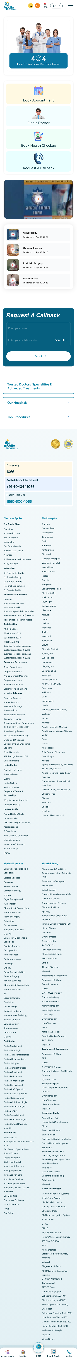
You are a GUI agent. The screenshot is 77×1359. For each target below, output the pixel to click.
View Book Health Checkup (54, 1353)
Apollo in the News (13, 770)
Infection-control (12, 840)
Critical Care (10, 1032)
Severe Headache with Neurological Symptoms (53, 1153)
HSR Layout (47, 597)
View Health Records (14, 1166)
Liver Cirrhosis (49, 937)
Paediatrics (9, 921)
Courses (8, 599)
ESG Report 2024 (12, 633)
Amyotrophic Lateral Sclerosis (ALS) (56, 875)
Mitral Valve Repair (51, 1032)
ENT (6, 993)
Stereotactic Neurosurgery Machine (55, 1256)
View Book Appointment (7, 1353)
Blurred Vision (49, 1134)
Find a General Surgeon (15, 1068)
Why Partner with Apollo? (16, 800)
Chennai (46, 524)
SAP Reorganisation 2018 (16, 756)
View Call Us (69, 1353)
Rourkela (46, 802)
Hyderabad (47, 640)
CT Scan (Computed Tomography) (52, 1281)
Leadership (9, 542)
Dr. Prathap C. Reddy (14, 573)
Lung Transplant (49, 1023)
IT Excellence (10, 831)
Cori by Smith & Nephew (54, 1206)
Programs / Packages (14, 1200)
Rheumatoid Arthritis (52, 954)
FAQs (6, 1209)
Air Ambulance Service (14, 1183)
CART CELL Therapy (52, 993)
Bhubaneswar (48, 794)
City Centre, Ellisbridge (53, 752)
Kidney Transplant (50, 1006)
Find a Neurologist (13, 1050)
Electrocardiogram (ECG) (54, 1300)
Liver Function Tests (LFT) (54, 1317)
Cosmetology (10, 925)
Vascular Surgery (12, 916)
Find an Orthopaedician (15, 1059)
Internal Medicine (12, 912)
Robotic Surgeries (12, 980)
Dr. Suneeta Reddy (13, 581)
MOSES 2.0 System (51, 1232)
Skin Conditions (49, 958)
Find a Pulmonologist (14, 1080)
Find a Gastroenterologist (16, 1054)
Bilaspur (46, 798)
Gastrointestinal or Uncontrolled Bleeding (53, 1173)
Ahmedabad (48, 748)
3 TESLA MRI (48, 1219)
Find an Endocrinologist (15, 1119)
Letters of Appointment (15, 689)
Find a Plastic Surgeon (14, 1098)
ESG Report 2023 (12, 637)
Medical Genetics (12, 1019)
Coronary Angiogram (52, 1291)
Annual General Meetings (16, 676)
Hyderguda (47, 653)
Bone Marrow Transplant (53, 881)
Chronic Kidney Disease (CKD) (56, 894)
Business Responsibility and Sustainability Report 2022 (17, 656)
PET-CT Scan (48, 1287)
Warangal (46, 675)
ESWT (45, 1245)
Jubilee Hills (48, 658)
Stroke (45, 963)
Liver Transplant (49, 1019)
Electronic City (49, 593)
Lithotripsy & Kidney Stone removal (55, 1089)
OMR (44, 541)
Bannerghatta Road (51, 589)
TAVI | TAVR (47, 1040)
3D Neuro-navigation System (56, 1215)
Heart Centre (48, 571)
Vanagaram (47, 532)
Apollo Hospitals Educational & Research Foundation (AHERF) (19, 613)
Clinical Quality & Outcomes (17, 822)
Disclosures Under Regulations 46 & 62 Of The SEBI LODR (19, 725)
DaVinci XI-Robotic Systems (55, 1193)
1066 (45, 7)
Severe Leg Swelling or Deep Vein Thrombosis (56, 1161)
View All (7, 934)
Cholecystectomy (50, 997)
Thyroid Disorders (50, 967)
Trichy (45, 632)
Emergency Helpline (13, 1170)
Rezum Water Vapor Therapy (56, 1237)
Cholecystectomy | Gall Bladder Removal (57, 1073)
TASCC (7, 853)
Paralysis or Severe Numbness (56, 1139)
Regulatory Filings (12, 719)
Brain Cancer (48, 885)
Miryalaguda (48, 666)
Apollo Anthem (11, 537)
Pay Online (9, 1213)
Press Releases (11, 774)
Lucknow (46, 714)
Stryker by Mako (49, 1211)
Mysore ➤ (46, 610)
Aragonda (46, 627)
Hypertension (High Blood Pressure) (54, 917)
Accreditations (11, 827)
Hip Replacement (50, 1001)
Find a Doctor (10, 1137)
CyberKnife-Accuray (51, 1198)
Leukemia (46, 932)
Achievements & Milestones (17, 559)
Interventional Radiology (16, 1015)
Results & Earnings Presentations (13, 708)
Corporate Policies (13, 671)
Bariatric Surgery (50, 984)
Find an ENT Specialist (14, 1089)
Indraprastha (48, 701)
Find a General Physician (15, 1124)
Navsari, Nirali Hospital (53, 815)
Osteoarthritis (49, 941)
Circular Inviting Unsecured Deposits (17, 746)
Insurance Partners (13, 1175)
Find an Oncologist (13, 1072)
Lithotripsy (47, 1014)
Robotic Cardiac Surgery (54, 1036)
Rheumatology (11, 1028)
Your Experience (11, 1204)
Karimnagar (47, 662)
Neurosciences (11, 886)
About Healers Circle (14, 814)
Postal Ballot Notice (13, 684)
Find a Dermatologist (14, 1115)
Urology (7, 895)
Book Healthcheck (12, 1162)
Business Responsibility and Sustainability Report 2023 (17, 648)
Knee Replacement (51, 1010)
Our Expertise (10, 1196)
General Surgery (11, 976)
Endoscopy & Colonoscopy (55, 1304)
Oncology (8, 882)
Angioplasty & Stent (52, 980)
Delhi (44, 696)
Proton (45, 576)
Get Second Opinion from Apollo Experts (16, 1151)
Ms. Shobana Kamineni (14, 586)
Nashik (45, 743)
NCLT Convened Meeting (16, 735)
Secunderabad (49, 671)
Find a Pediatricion (13, 1076)
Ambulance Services (13, 1179)
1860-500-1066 (19, 501)
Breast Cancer (49, 890)
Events (7, 779)
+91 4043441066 (20, 486)
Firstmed (46, 554)
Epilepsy (46, 911)
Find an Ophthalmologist (16, 1102)
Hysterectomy (49, 1079)
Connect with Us (12, 804)
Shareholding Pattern (14, 731)
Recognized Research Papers (18, 620)
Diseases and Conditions (54, 869)
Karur (44, 619)
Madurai (46, 615)
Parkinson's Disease (51, 949)
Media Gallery (10, 783)
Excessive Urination (51, 1130)
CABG (45, 988)
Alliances (8, 555)
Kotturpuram (48, 550)
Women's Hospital (51, 563)
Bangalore (47, 584)
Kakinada (46, 692)
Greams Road (48, 528)
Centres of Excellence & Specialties (15, 940)
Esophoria (47, 1147)
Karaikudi (46, 636)
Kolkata (45, 760)
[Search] (37, 5)
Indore (45, 718)
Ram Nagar (47, 688)
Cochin (45, 580)
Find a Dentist (10, 1111)
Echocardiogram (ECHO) (54, 1296)
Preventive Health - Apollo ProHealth (17, 1189)
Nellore (45, 623)
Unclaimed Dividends (14, 740)
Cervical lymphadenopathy (55, 1143)
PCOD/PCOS (48, 945)
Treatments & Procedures (54, 975)
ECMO (45, 1228)
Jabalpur (46, 811)
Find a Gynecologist (13, 1085)
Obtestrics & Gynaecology (16, 908)
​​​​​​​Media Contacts (11, 787)
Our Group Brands (12, 546)
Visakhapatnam (49, 679)
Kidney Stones (49, 928)
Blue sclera (47, 1167)
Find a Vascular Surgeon (15, 1093)
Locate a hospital (12, 1157)
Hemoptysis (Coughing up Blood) (55, 1124)
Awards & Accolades (13, 550)
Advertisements (11, 752)
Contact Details (11, 760)
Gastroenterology (12, 890)
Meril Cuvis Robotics (52, 1202)
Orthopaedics (10, 950)
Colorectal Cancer (51, 898)
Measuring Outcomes (14, 844)
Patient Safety (11, 848)
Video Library (48, 1339)
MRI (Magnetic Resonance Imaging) (55, 1273)
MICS (44, 1027)
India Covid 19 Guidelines (16, 835)
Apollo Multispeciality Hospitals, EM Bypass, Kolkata (57, 766)
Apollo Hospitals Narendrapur (56, 773)
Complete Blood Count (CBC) (56, 1321)
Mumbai (46, 722)
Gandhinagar (48, 756)
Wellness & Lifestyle (52, 1330)
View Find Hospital (23, 1353)
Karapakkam (47, 567)
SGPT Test (47, 1309)
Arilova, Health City (51, 684)
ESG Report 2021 (12, 642)
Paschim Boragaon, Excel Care (56, 789)
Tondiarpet (47, 545)
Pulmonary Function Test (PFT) (57, 1313)
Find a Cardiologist (13, 1046)
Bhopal (45, 807)
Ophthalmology (11, 1024)
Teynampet (47, 537)
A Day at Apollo (11, 563)
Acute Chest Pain (50, 1118)
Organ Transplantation (14, 899)
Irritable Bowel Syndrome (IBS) (56, 924)
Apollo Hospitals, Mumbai (54, 727)
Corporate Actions (13, 680)
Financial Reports (12, 698)
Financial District (50, 649)
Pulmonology (10, 904)
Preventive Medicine (14, 929)
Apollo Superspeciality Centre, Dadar (57, 733)
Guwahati (46, 777)
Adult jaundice (49, 1180)
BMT (44, 1058)
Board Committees (13, 667)
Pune (44, 739)
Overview (8, 529)
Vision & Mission (12, 533)
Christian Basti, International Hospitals (56, 783)
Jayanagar (47, 601)
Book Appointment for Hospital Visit (19, 1143)
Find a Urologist (11, 1063)
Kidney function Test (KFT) (55, 1326)
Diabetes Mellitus (50, 907)
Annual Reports (11, 702)
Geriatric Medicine (12, 1011)
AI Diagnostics (49, 1250)
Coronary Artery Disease (54, 903)
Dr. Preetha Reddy (12, 577)
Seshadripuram (49, 606)
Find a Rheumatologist (15, 1106)
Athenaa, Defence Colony (54, 709)
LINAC (45, 1224)
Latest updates (11, 818)
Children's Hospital (51, 558)
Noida (45, 705)
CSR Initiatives (11, 629)
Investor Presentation (14, 714)
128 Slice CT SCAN (51, 1241)
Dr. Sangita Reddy (12, 590)
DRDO (45, 645)
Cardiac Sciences (12, 878)
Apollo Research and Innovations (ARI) (14, 605)
